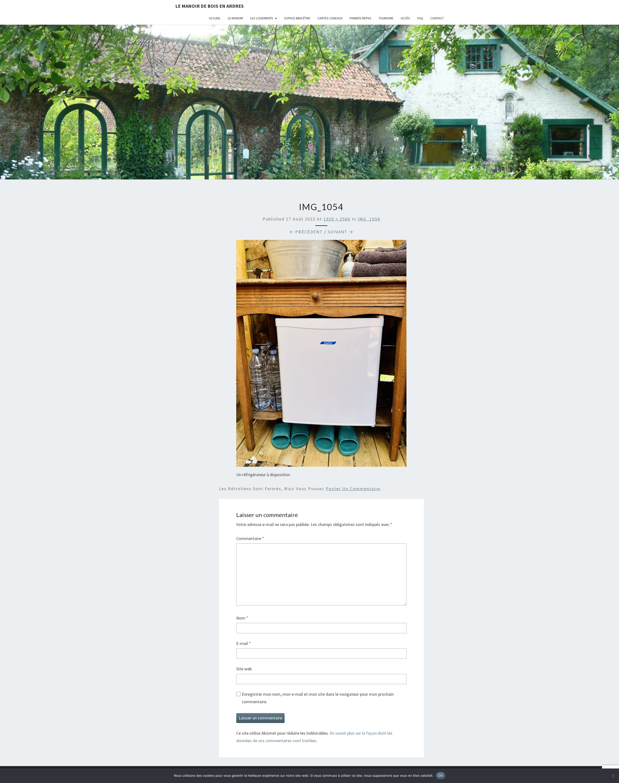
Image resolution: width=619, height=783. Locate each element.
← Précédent (306, 232)
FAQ (420, 18)
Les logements (261, 18)
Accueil (215, 18)
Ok (440, 775)
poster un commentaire (353, 488)
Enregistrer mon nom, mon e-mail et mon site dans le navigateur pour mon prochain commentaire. (318, 697)
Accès (405, 18)
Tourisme (386, 18)
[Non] (613, 775)
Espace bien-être (297, 18)
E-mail (243, 643)
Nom (242, 618)
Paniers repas (360, 18)
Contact (437, 18)
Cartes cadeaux (329, 18)
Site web (244, 669)
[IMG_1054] (321, 355)
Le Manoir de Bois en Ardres (209, 6)
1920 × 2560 (337, 219)
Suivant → (341, 232)
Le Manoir (235, 18)
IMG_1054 (369, 219)
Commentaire (250, 538)
